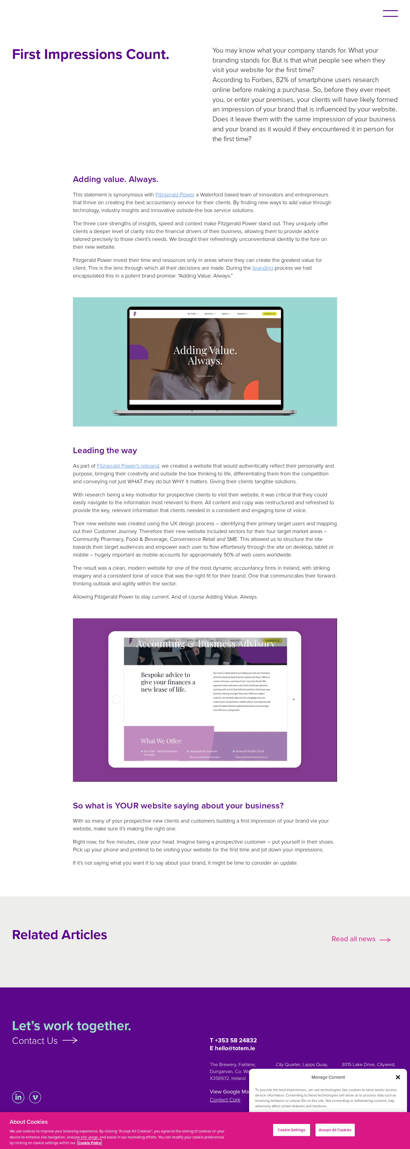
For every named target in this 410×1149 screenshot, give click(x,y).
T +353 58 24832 (233, 1040)
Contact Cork (225, 1099)
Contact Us (35, 1040)
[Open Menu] (390, 13)
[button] (398, 1077)
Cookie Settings (291, 1130)
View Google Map (231, 1091)
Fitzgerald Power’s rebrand (128, 465)
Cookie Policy (89, 1143)
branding (262, 267)
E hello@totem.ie (232, 1048)
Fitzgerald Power (174, 194)
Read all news (353, 938)
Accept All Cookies (335, 1130)
